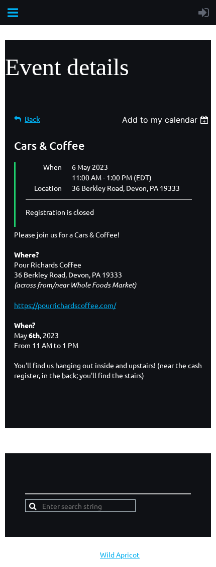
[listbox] (166, 120)
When (52, 166)
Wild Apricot (120, 554)
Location (48, 187)
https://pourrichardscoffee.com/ (65, 305)
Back (32, 119)
